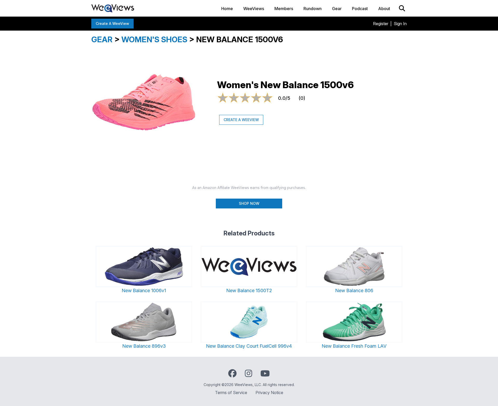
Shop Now (249, 203)
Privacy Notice (269, 392)
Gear (337, 8)
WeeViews (253, 8)
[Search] (402, 8)
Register (380, 23)
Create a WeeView (112, 23)
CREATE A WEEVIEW (241, 119)
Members (283, 8)
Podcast (360, 8)
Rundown (312, 8)
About (384, 8)
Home (227, 8)
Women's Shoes (154, 39)
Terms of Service (231, 392)
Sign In (400, 23)
